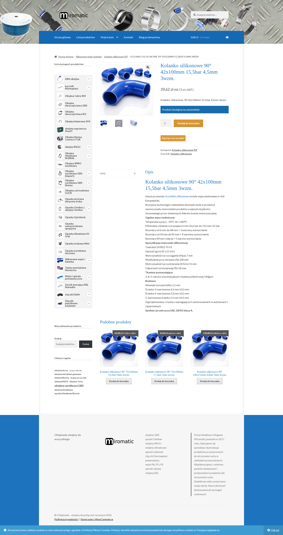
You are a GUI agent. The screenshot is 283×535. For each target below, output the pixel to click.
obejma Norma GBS (78, 378)
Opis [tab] (102, 173)
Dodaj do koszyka (188, 123)
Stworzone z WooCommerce (97, 519)
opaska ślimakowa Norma (66, 393)
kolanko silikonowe (181, 153)
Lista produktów (85, 37)
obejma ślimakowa (63, 390)
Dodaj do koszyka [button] (119, 381)
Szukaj (57, 338)
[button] (148, 67)
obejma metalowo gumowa (67, 374)
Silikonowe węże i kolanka (89, 56)
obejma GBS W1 (75, 371)
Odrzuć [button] (275, 530)
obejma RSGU (61, 381)
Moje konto (107, 37)
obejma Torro (76, 381)
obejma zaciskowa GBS (69, 385)
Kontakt (128, 37)
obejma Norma (61, 378)
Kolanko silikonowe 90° (116, 56)
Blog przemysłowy (149, 37)
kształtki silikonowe (177, 196)
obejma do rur (61, 370)
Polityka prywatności (66, 519)
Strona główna (62, 37)
